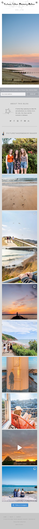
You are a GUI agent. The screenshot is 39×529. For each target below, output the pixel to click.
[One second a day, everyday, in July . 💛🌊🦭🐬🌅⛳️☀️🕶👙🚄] (19, 447)
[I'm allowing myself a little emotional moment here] (19, 156)
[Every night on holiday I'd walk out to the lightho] (19, 374)
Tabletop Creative (19, 521)
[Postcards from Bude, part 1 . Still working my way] (19, 229)
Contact (18, 516)
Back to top (19, 524)
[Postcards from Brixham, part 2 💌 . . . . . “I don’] (19, 338)
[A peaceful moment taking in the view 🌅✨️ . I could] (19, 265)
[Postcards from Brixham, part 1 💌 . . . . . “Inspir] (19, 484)
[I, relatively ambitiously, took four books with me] (19, 411)
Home (5, 516)
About (11, 516)
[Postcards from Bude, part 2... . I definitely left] (19, 192)
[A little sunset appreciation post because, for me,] (19, 301)
